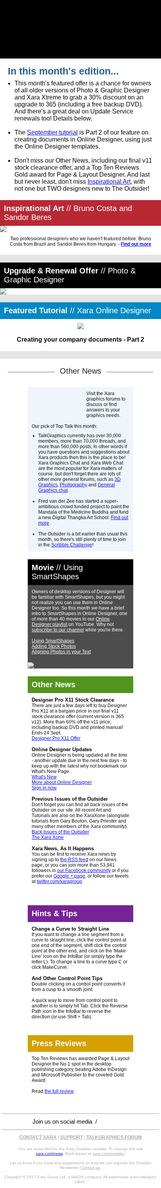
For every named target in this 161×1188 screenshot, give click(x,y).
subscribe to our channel (58, 630)
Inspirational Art (109, 181)
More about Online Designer (62, 782)
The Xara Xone (48, 837)
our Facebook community (84, 870)
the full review (59, 1091)
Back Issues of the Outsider (60, 832)
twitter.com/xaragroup (59, 881)
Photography (73, 485)
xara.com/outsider (108, 1153)
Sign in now (44, 788)
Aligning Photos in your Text (61, 651)
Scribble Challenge (71, 545)
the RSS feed (74, 859)
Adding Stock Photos (54, 646)
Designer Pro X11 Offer (56, 738)
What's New (44, 777)
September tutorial (52, 132)
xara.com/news (49, 1153)
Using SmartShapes (53, 641)
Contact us (90, 1167)
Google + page (69, 876)
